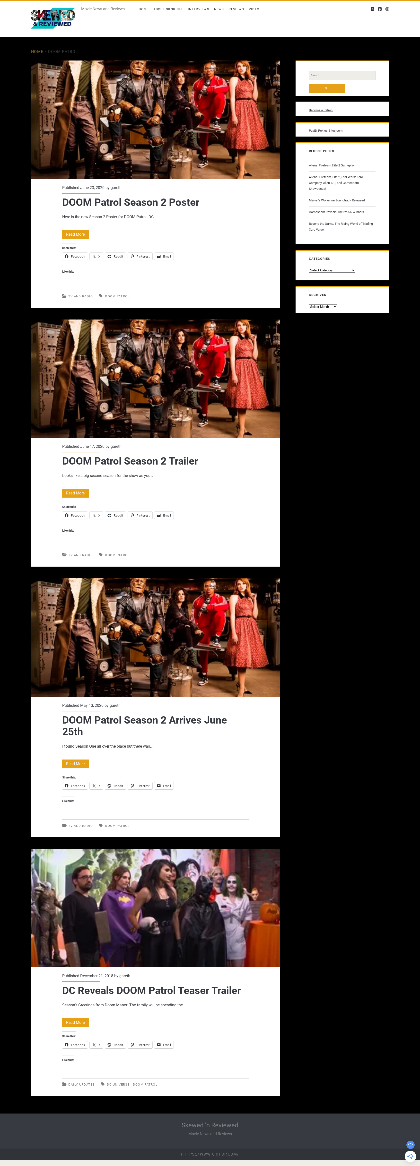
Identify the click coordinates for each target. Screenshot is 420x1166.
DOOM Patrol (117, 296)
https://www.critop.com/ (210, 1154)
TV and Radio (80, 296)
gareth (116, 187)
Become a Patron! (321, 110)
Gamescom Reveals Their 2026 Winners (336, 212)
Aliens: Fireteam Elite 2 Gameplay (332, 165)
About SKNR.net (168, 9)
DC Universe (118, 1084)
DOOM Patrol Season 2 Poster (155, 119)
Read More (77, 235)
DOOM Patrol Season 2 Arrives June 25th (155, 637)
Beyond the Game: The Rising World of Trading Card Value (341, 226)
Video (254, 9)
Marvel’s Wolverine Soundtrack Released (337, 200)
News (219, 9)
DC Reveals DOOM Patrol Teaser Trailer (155, 908)
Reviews (236, 9)
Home (144, 9)
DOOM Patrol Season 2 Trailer (155, 379)
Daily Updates (81, 1084)
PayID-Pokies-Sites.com (325, 130)
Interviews (198, 9)
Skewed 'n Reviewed (210, 1125)
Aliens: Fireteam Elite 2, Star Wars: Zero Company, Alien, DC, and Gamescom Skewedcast (336, 182)
